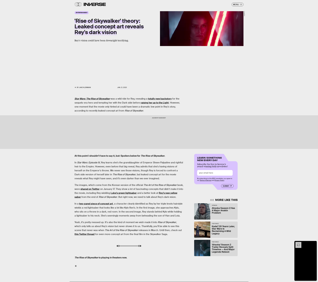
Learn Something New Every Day (209, 158)
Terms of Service (205, 180)
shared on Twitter (89, 189)
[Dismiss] (314, 243)
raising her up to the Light (155, 102)
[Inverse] (94, 4)
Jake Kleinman (85, 87)
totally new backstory (160, 98)
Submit (226, 186)
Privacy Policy (219, 180)
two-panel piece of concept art (96, 203)
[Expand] (297, 243)
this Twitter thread (85, 234)
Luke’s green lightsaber (124, 193)
